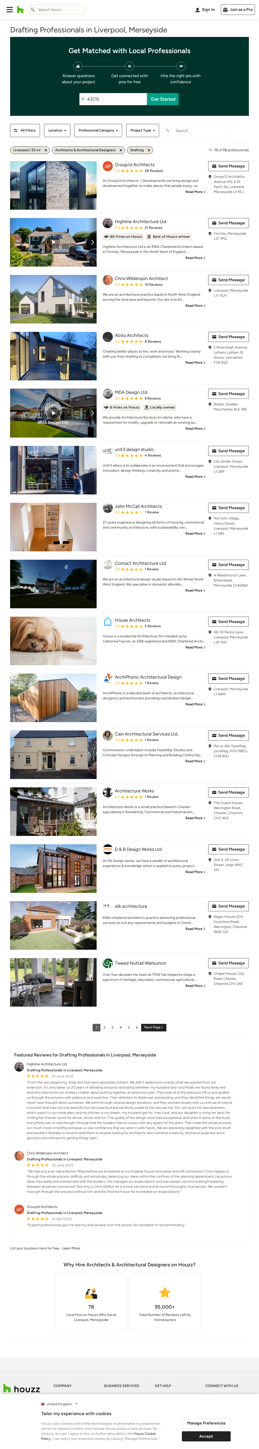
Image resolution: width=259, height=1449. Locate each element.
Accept (206, 1436)
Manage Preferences (206, 1423)
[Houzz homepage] (20, 9)
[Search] (33, 10)
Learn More (71, 1248)
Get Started (163, 99)
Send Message (231, 166)
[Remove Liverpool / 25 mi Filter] (46, 150)
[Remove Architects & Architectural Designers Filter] (121, 150)
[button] (9, 9)
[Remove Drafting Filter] (149, 150)
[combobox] (57, 10)
